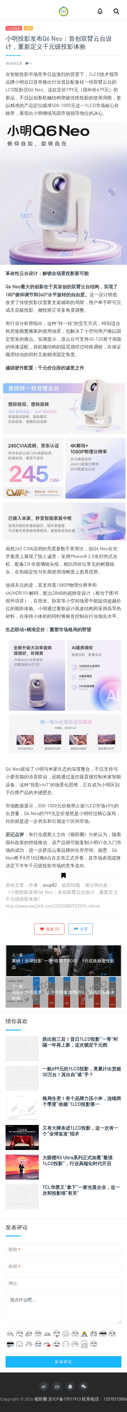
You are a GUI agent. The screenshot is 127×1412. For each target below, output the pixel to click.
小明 (28, 28)
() (52, 929)
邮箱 (14, 1266)
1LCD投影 (14, 28)
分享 (83, 929)
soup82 (50, 885)
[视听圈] (63, 10)
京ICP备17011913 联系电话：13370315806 (87, 1399)
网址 (13, 1283)
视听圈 (40, 1399)
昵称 (14, 1249)
